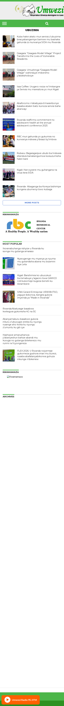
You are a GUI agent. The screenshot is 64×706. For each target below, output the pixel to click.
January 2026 (10, 417)
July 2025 (8, 432)
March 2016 (9, 677)
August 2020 (9, 569)
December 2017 (11, 641)
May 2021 (8, 552)
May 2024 (8, 465)
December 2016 (11, 669)
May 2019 (8, 600)
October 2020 (10, 564)
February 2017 (11, 665)
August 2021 (9, 545)
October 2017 (10, 645)
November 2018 (11, 614)
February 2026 (11, 415)
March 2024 (9, 470)
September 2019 (12, 590)
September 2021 (12, 542)
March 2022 (9, 528)
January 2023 (10, 504)
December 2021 (11, 535)
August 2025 (9, 429)
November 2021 (11, 537)
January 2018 (10, 638)
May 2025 (8, 437)
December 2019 (11, 583)
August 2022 (9, 516)
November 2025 (11, 422)
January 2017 (10, 667)
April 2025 (8, 439)
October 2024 (10, 453)
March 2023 (9, 499)
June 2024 (8, 463)
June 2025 (8, 434)
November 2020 (11, 561)
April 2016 (8, 674)
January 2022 (10, 533)
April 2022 (8, 525)
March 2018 (9, 633)
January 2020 (10, 581)
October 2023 (10, 482)
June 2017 (8, 655)
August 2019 (9, 593)
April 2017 (8, 660)
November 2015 (11, 679)
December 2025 (11, 420)
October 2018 (10, 617)
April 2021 (8, 554)
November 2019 (11, 585)
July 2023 (8, 489)
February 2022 (11, 530)
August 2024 (9, 458)
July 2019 (8, 595)
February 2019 (11, 607)
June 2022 (8, 521)
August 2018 (9, 621)
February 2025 (11, 444)
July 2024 (8, 461)
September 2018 (12, 619)
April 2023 (8, 497)
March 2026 (9, 413)
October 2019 (10, 588)
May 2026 (8, 408)
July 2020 (8, 571)
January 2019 (10, 609)
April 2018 (8, 631)
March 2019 (9, 605)
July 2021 (8, 547)
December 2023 (11, 477)
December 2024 (11, 449)
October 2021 (10, 540)
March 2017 (9, 662)
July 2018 (8, 624)
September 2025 (12, 427)
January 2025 (10, 446)
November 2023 (11, 480)
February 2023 (11, 501)
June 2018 (8, 626)
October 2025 (10, 425)
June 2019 (8, 597)
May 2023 (8, 494)
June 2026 (8, 405)
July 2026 (8, 403)
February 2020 (11, 578)
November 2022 (11, 509)
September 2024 (12, 456)
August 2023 (9, 487)
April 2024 (8, 468)
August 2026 (9, 401)
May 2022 (8, 523)
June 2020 (8, 573)
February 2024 (11, 473)
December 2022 (11, 506)
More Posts (32, 203)
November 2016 (11, 672)
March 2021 (9, 557)
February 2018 (11, 636)
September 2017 (12, 648)
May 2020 (8, 576)
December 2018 (11, 612)
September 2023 (12, 485)
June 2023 (8, 492)
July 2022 (8, 518)
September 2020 (12, 566)
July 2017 (8, 653)
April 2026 (8, 410)
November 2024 (11, 451)
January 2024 (10, 475)
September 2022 (12, 513)
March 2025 (9, 441)
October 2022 (10, 511)
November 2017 (11, 643)
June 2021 (8, 549)
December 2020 (11, 559)
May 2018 (8, 629)
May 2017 (8, 657)
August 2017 (9, 650)
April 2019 (8, 602)
